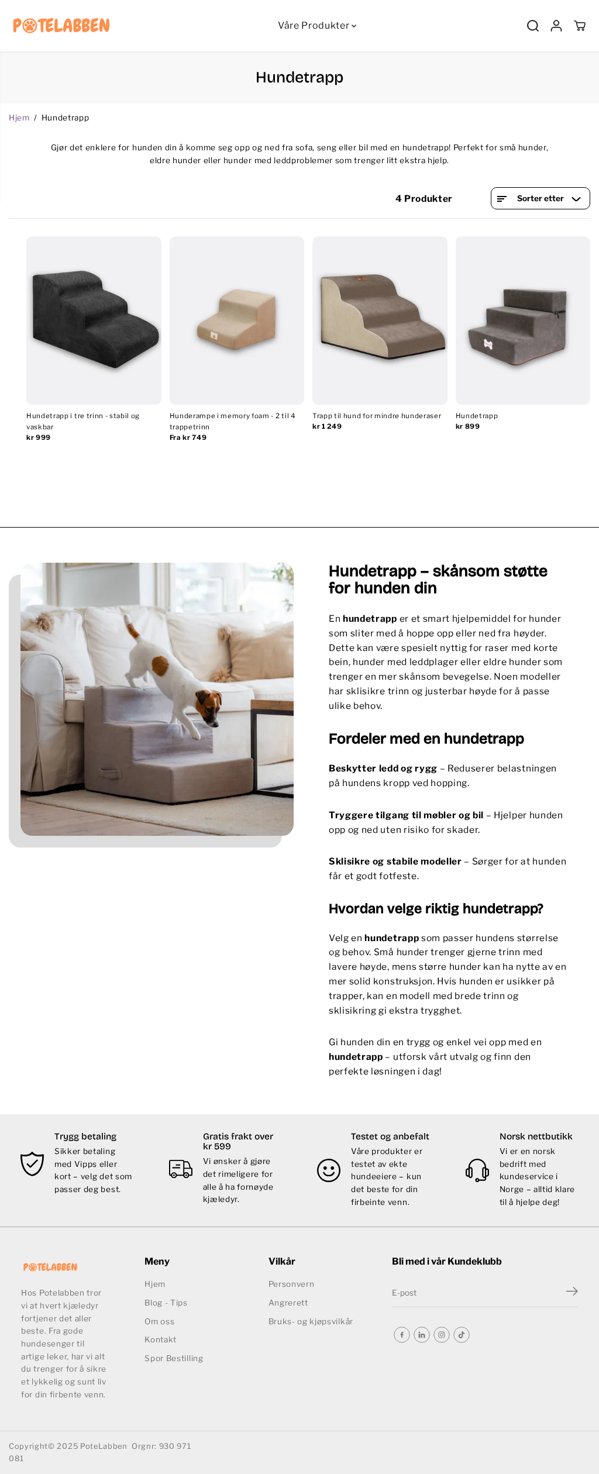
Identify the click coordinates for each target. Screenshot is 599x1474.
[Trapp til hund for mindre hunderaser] (379, 320)
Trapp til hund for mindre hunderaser (376, 416)
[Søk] (532, 25)
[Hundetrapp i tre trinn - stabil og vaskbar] (93, 320)
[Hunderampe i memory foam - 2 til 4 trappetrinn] (237, 320)
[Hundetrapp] (523, 320)
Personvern (291, 1284)
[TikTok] (461, 1335)
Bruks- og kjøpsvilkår (310, 1321)
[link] (64, 1267)
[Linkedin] (422, 1335)
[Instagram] (442, 1335)
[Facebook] (402, 1335)
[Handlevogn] (579, 25)
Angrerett (288, 1302)
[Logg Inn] (556, 25)
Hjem (19, 117)
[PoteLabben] (61, 25)
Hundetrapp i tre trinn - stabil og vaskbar (83, 421)
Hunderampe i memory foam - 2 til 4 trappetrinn (233, 421)
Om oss (159, 1321)
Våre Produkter (315, 25)
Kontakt (160, 1339)
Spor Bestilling (173, 1358)
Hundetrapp (477, 416)
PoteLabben (104, 1446)
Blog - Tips (165, 1302)
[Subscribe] (572, 1292)
